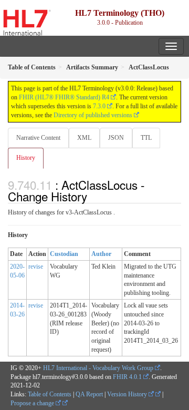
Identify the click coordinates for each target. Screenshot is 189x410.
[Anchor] (93, 196)
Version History (128, 394)
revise (35, 266)
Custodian (64, 254)
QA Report (89, 394)
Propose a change (33, 403)
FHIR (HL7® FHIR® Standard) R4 (64, 97)
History (25, 157)
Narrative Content (38, 137)
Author (101, 254)
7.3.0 (99, 106)
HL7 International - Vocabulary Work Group (98, 368)
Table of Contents (49, 394)
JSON (116, 137)
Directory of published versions (93, 115)
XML (84, 137)
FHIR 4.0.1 (127, 377)
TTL (146, 137)
